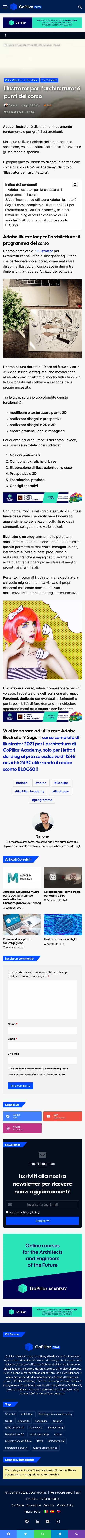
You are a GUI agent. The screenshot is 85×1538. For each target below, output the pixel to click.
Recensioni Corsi (49, 45)
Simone (13, 105)
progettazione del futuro (18, 1440)
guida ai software (14, 1427)
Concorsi (48, 1505)
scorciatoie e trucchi (16, 1447)
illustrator (61, 791)
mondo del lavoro (39, 1434)
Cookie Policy (65, 1505)
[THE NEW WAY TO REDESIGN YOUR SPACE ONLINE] (42, 22)
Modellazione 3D (27, 45)
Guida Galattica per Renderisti (21, 80)
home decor (36, 1427)
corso (42, 783)
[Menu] (5, 8)
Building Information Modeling (55, 1414)
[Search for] (80, 8)
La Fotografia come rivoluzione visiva (32, 35)
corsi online (41, 1420)
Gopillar (62, 783)
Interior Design (56, 1427)
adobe (23, 783)
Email (12, 1038)
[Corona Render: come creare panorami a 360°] (63, 877)
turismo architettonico (45, 1447)
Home (10, 45)
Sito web (13, 1053)
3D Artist (10, 1414)
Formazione (33, 1505)
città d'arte (23, 1420)
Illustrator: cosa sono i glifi (60, 939)
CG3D (8, 1420)
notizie (58, 1434)
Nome (12, 1024)
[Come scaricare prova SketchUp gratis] (22, 924)
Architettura (26, 1414)
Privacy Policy (31, 1212)
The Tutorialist (49, 80)
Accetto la (15, 1212)
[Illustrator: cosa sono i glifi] (63, 924)
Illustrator (44, 251)
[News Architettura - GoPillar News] (26, 7)
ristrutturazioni (56, 1440)
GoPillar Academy (30, 791)
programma (43, 800)
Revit (40, 1440)
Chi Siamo (18, 1505)
